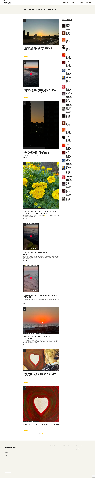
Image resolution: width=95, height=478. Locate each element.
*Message (6, 458)
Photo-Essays (41, 208)
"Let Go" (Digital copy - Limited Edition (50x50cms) (68, 71)
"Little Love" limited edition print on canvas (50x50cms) (68, 154)
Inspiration (28, 208)
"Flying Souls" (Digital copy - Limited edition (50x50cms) (68, 102)
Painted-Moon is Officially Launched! (39, 375)
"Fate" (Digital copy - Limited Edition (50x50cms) (68, 56)
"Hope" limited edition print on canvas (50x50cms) (68, 131)
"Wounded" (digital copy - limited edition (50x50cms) (68, 109)
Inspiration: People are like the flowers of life (40, 212)
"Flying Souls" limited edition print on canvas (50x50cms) (68, 192)
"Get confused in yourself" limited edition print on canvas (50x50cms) (68, 170)
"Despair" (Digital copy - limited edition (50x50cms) (68, 26)
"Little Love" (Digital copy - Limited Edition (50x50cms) (68, 64)
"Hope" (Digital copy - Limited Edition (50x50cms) (68, 41)
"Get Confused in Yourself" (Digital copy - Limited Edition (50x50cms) (68, 79)
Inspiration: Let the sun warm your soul (37, 49)
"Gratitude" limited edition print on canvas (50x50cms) (69, 124)
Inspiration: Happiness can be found (40, 296)
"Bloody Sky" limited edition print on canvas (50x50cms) (69, 184)
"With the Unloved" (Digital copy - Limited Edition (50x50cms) (68, 49)
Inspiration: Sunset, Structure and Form (36, 152)
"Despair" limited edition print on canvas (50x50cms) (68, 116)
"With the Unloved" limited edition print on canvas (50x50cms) (68, 139)
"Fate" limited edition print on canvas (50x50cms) (68, 146)
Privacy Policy (78, 449)
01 (41, 433)
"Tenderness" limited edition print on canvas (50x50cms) (69, 178)
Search (69, 19)
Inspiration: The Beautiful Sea (39, 253)
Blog (25, 208)
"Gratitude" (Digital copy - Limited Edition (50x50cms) (69, 33)
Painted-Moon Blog (34, 208)
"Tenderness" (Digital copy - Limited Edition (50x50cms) (69, 88)
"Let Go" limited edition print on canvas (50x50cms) (68, 161)
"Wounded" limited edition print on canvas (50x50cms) (68, 199)
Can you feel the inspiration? (41, 425)
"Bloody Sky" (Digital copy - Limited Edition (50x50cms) (69, 94)
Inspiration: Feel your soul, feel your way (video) (40, 91)
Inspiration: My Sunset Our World (39, 338)
